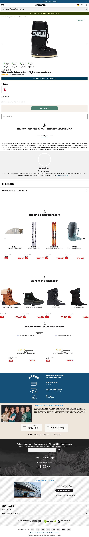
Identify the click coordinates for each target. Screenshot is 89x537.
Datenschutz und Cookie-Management (48, 533)
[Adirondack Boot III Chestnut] (11, 296)
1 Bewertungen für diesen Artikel (16, 74)
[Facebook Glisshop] (40, 466)
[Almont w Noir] (56, 296)
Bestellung (8, 506)
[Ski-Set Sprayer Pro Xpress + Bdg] (54, 234)
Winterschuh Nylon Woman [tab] (44, 136)
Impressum (33, 533)
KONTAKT (34, 428)
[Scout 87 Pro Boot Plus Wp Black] (33, 296)
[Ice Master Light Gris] (63, 341)
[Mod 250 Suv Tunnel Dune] (14, 234)
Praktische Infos (11, 514)
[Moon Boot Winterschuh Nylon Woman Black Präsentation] (44, 39)
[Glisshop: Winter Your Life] (40, 5)
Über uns (6, 510)
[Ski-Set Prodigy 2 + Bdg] (34, 234)
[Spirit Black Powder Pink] (25, 341)
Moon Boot (6, 70)
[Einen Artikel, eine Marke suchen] (86, 9)
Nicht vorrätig (44, 108)
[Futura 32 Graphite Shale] (74, 234)
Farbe (4, 84)
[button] (44, 184)
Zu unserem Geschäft (64, 490)
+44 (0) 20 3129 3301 (63, 175)
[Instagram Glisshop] (44, 466)
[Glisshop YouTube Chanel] (48, 466)
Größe (5, 96)
